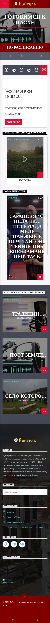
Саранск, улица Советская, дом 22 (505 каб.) (25, 527)
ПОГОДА (25, 180)
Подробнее (13, 122)
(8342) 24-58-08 (13, 517)
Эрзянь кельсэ (33, 108)
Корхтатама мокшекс (19, 139)
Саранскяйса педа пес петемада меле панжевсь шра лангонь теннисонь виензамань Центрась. (28, 236)
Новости (12, 198)
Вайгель (12, 276)
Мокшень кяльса (12, 299)
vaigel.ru (10, 512)
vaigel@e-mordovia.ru (15, 522)
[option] (25, 161)
